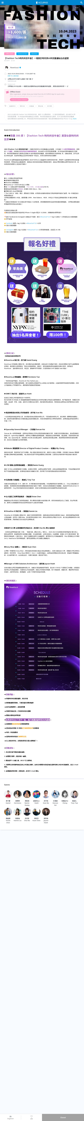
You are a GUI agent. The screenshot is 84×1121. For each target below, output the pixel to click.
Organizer (10, 1119)
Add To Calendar (13, 76)
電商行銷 (22, 106)
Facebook (9, 223)
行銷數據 (31, 106)
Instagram (9, 230)
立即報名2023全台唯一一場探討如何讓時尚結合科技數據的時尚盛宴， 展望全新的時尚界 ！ (37, 86)
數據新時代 (12, 106)
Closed (63, 1117)
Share (77, 8)
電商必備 (40, 106)
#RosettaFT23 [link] (45, 217)
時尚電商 (49, 106)
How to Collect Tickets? (19, 100)
